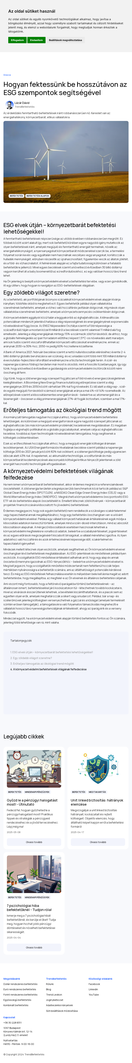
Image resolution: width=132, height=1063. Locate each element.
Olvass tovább (34, 842)
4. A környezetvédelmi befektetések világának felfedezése (48, 669)
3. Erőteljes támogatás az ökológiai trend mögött (42, 664)
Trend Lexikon (54, 994)
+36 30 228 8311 (12, 1022)
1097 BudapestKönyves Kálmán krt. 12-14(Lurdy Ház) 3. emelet (17, 1031)
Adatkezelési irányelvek (59, 1005)
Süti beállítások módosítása (62, 1010)
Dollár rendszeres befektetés (20, 984)
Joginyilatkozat (54, 1000)
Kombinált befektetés (15, 1005)
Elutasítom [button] (36, 40)
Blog (48, 989)
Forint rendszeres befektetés (20, 994)
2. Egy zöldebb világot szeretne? (31, 658)
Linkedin (93, 989)
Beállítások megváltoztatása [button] (65, 40)
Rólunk (50, 984)
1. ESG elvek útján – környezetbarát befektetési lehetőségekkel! (51, 652)
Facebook (94, 984)
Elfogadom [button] (17, 40)
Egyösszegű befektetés (17, 1000)
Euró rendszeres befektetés (19, 989)
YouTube (94, 994)
